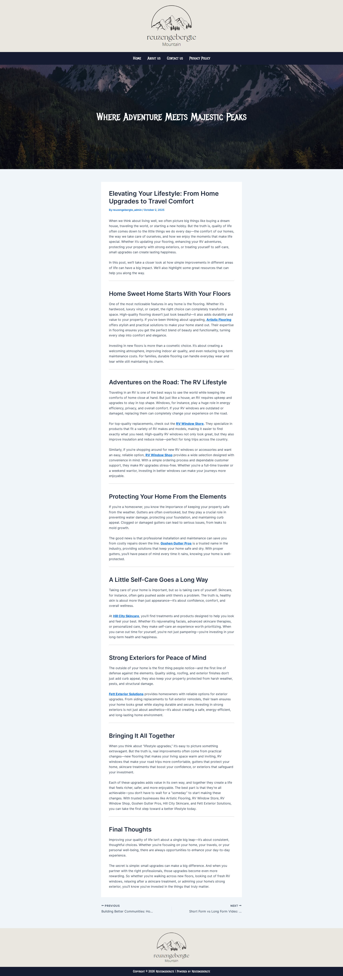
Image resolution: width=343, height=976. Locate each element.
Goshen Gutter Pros (176, 543)
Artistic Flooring (218, 320)
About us (154, 58)
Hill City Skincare (126, 616)
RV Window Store (190, 424)
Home (137, 58)
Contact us (175, 58)
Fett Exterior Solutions (126, 694)
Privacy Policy (199, 58)
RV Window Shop (158, 455)
